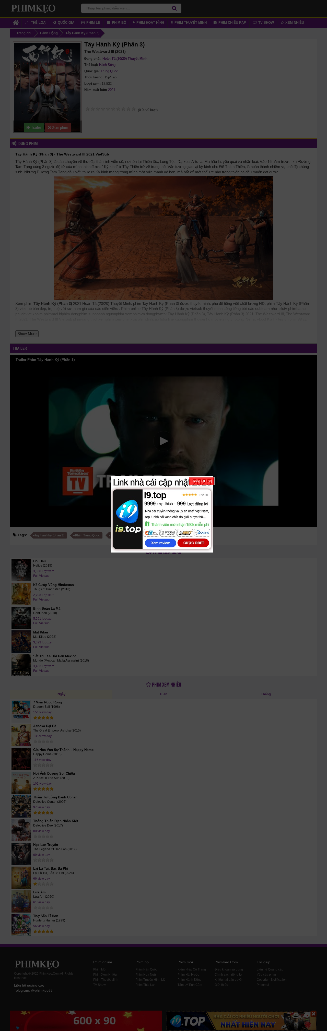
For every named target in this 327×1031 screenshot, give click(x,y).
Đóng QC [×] (202, 481)
